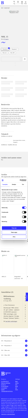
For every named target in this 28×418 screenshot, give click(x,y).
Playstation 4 (5, 49)
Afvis (14, 236)
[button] (14, 340)
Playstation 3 (14, 49)
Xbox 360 (12, 52)
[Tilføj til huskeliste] (25, 59)
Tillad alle (14, 228)
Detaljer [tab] (14, 184)
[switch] (24, 212)
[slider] (14, 22)
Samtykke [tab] (5, 184)
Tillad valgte (14, 232)
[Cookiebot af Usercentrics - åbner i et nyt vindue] (20, 180)
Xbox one (4, 52)
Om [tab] (23, 184)
